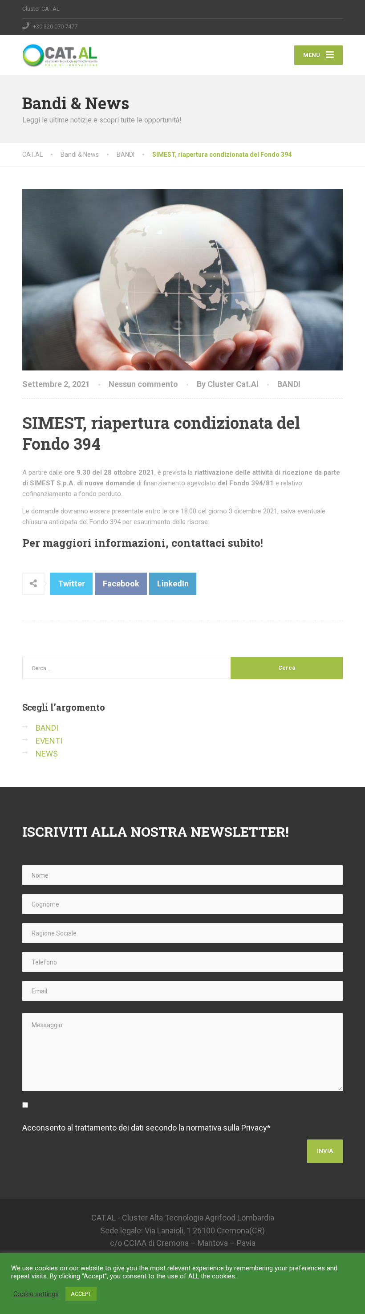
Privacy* (256, 1127)
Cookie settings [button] (36, 1294)
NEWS (47, 753)
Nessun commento (143, 384)
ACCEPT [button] (81, 1293)
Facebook (121, 583)
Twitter (71, 583)
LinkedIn (173, 583)
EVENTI (49, 740)
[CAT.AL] (60, 51)
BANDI (288, 384)
